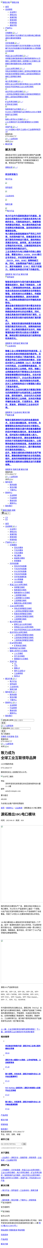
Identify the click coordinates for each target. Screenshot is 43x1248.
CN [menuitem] (6, 517)
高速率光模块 (19, 558)
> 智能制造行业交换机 (11, 1175)
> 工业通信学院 (11, 1160)
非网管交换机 (10, 58)
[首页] (10, 2)
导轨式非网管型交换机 (14, 71)
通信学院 (13, 25)
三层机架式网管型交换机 (24, 638)
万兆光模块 (27, 35)
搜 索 (3, 723)
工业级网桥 (32, 129)
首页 (2, 808)
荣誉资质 (13, 20)
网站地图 (21, 1230)
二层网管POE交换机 (29, 61)
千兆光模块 (18, 35)
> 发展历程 (23, 1157)
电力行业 (13, 681)
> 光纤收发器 (15, 1170)
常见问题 (13, 487)
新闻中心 (9, 808)
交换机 (3, 736)
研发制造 (13, 23)
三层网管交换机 (15, 76)
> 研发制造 (32, 1200)
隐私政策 (4, 1230)
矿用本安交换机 (11, 104)
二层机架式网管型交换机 (18, 97)
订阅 (24, 1144)
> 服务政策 (5, 1200)
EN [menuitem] (6, 519)
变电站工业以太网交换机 (24, 627)
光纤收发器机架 (25, 48)
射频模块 (17, 38)
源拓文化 (13, 15)
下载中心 (13, 490)
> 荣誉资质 (32, 1157)
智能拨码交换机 (22, 58)
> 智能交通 (33, 1190)
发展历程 (13, 17)
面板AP (14, 129)
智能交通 (13, 689)
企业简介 (13, 12)
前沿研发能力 (11, 174)
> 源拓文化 (14, 1157)
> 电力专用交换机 (22, 1173)
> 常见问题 (14, 1200)
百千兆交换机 (19, 122)
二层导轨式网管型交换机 (15, 94)
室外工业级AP (22, 129)
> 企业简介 (5, 1157)
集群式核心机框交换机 (23, 64)
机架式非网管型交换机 (16, 74)
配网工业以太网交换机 (14, 84)
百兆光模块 (9, 35)
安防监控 (13, 684)
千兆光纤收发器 (24, 46)
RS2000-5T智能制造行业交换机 (17, 112)
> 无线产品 (23, 1178)
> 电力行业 (5, 1190)
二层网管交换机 (15, 61)
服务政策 (13, 485)
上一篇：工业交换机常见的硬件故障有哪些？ (18, 1029)
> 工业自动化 (24, 1190)
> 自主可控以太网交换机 (30, 1175)
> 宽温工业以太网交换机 (30, 1170)
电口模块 (35, 35)
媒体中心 (13, 503)
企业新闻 (13, 495)
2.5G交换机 (9, 122)
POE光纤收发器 (20, 571)
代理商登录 (12, 1230)
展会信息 (13, 500)
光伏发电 (10, 736)
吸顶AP (17, 676)
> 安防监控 (14, 1190)
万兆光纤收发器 (13, 48)
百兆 (16, 736)
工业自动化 (14, 687)
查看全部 (9, 167)
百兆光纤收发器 (11, 46)
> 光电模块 (5, 1170)
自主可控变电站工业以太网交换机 (20, 87)
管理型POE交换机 (32, 122)
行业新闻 (13, 498)
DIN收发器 (9, 51)
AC (6, 129)
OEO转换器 (36, 48)
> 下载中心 (23, 1200)
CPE (9, 129)
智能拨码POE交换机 (22, 593)
